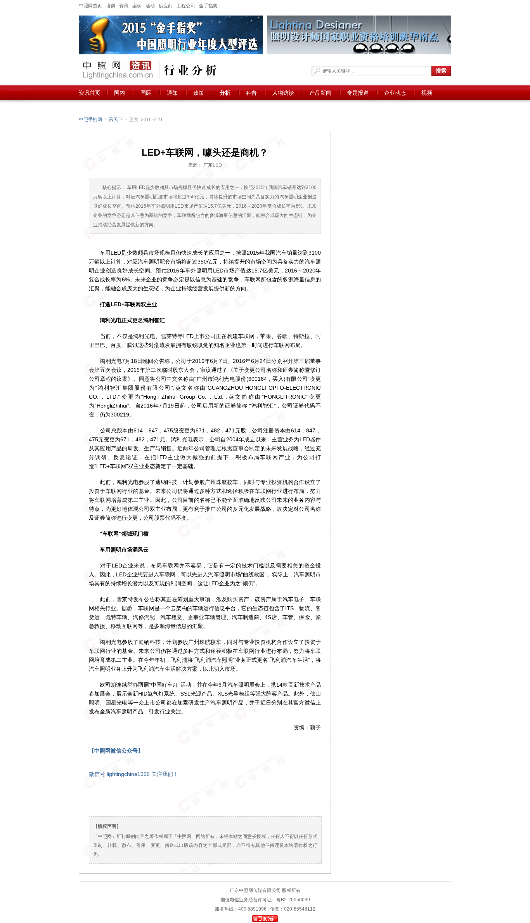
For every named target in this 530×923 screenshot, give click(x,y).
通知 (172, 93)
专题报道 (358, 93)
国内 (119, 93)
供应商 (166, 6)
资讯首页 (89, 93)
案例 (137, 6)
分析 (225, 93)
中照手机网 (90, 119)
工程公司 (186, 6)
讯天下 (116, 119)
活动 (150, 6)
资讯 (123, 6)
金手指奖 (208, 6)
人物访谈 (283, 93)
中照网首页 (90, 6)
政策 (198, 93)
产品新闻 (320, 93)
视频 (426, 93)
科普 (251, 93)
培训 (110, 6)
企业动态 (395, 93)
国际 (145, 93)
